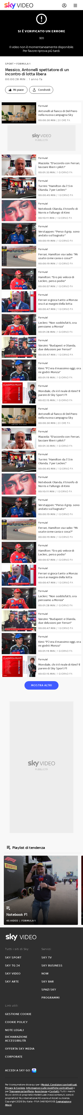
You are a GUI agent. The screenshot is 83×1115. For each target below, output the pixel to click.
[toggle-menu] (75, 5)
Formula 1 (23, 63)
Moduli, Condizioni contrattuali (59, 1084)
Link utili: (12, 1005)
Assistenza (41, 1091)
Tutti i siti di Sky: (17, 949)
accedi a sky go (17, 1070)
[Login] (64, 5)
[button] (16, 90)
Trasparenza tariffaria (21, 1091)
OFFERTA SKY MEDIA (19, 1048)
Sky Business (52, 965)
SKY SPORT (13, 957)
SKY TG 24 (12, 965)
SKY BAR (48, 981)
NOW (45, 973)
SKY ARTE (12, 981)
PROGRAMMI (51, 997)
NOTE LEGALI (14, 1030)
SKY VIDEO (13, 973)
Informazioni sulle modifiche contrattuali (49, 1088)
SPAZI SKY (49, 989)
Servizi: (47, 949)
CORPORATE (14, 1056)
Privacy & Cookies (15, 1088)
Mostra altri (41, 685)
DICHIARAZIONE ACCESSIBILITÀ (16, 1038)
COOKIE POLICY (16, 1022)
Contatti (54, 1091)
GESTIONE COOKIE (18, 1014)
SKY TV (47, 957)
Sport (9, 63)
